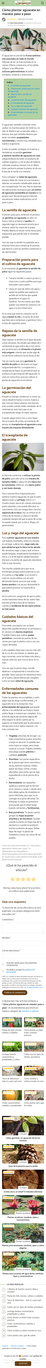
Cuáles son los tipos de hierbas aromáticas (33, 1056)
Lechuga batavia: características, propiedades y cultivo (11, 1057)
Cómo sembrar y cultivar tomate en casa (34, 1080)
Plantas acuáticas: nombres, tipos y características (23, 1219)
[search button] (42, 3)
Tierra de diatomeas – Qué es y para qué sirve (12, 1080)
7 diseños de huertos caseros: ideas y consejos (22, 1290)
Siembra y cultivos (17, 1345)
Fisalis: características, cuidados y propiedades (12, 1104)
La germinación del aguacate (23, 100)
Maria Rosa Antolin (16, 23)
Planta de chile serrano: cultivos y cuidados (12, 1031)
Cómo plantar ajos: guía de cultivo (34, 1104)
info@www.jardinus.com (34, 987)
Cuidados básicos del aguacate (24, 109)
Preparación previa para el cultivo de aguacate (24, 90)
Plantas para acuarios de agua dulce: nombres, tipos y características (23, 1275)
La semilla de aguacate (21, 85)
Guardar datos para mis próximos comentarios (21, 964)
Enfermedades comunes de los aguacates (23, 114)
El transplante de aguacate (22, 103)
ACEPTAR (23, 1363)
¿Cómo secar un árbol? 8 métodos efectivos (23, 1192)
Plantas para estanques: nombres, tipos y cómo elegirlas (23, 1247)
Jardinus (5, 1345)
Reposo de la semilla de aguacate (20, 96)
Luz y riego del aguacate (21, 106)
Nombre (6, 938)
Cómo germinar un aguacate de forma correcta (23, 1139)
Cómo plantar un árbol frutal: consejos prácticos (33, 1032)
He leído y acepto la (20, 971)
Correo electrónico (11, 950)
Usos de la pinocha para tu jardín (23, 1166)
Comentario (8, 919)
